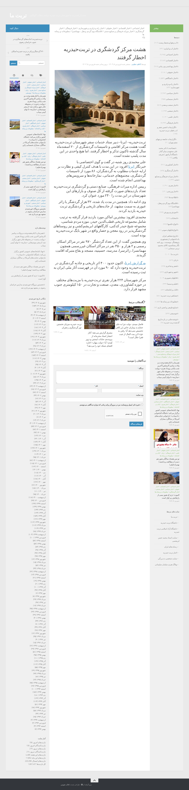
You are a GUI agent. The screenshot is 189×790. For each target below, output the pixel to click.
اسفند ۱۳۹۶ (41, 615)
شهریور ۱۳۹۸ (40, 559)
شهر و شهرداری (170, 272)
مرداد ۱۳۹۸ (41, 562)
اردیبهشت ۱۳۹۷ (39, 608)
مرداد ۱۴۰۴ (41, 340)
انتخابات (173, 218)
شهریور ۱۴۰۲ (40, 411)
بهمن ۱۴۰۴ (41, 321)
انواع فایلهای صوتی (169, 230)
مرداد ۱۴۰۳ (41, 377)
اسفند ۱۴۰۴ (41, 318)
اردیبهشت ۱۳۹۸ (39, 571)
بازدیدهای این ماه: (38, 758)
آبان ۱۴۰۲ (42, 404)
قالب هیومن (65, 785)
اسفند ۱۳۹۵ (41, 652)
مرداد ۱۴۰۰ (41, 488)
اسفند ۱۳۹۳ (41, 726)
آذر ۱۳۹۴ (42, 698)
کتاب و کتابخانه (40, 129)
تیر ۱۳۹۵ (42, 676)
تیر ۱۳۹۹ (42, 528)
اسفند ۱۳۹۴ (41, 689)
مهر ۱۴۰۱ (42, 445)
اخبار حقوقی (111, 28)
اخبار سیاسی (35, 178)
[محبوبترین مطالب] (23, 75)
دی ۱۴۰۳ (42, 361)
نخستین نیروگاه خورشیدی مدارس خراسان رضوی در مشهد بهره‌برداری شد (35, 211)
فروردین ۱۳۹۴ (40, 723)
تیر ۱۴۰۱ (42, 454)
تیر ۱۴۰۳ (42, 380)
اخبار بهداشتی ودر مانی (168, 66)
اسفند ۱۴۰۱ (41, 429)
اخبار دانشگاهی (35, 123)
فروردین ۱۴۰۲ (40, 426)
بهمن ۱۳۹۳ (41, 729)
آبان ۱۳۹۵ (42, 664)
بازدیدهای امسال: (38, 761)
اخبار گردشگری (40, 181)
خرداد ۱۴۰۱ (41, 457)
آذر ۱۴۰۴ (42, 327)
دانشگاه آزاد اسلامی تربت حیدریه (168, 530)
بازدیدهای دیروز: (39, 749)
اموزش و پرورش (170, 212)
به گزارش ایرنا (135, 263)
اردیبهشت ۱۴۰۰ (39, 497)
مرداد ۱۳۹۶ (41, 636)
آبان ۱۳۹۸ (42, 553)
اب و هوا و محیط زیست (168, 43)
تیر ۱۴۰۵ (42, 309)
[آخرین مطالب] (14, 75)
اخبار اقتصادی (124, 28)
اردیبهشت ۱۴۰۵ (39, 315)
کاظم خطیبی (136, 64)
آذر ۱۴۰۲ (42, 401)
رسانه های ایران (170, 547)
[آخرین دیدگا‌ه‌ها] (32, 75)
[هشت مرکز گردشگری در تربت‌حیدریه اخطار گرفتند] (99, 104)
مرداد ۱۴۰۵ (41, 306)
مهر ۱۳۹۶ (42, 630)
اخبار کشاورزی (171, 165)
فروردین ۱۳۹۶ (40, 649)
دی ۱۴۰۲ (42, 398)
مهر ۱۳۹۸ (42, 556)
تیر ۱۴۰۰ (42, 491)
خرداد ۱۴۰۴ (41, 346)
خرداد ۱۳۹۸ (41, 568)
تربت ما (18, 15)
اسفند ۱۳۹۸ (41, 540)
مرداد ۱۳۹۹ (41, 525)
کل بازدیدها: (41, 764)
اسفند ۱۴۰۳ (41, 355)
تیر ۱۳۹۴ (42, 713)
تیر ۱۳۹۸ (42, 565)
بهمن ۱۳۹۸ (41, 544)
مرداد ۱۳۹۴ (41, 710)
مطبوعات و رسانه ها (39, 93)
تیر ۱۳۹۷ (42, 602)
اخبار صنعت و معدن (169, 105)
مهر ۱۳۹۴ (42, 704)
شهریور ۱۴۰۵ (40, 303)
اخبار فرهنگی (70, 28)
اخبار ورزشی (172, 191)
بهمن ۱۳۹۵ (41, 655)
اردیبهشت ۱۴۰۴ (39, 349)
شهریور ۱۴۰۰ (40, 485)
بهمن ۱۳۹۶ (41, 618)
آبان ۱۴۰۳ (42, 367)
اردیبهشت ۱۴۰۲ (39, 423)
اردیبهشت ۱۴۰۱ (39, 460)
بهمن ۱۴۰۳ (41, 358)
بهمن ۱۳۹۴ (41, 692)
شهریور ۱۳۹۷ (40, 596)
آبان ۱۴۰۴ (42, 330)
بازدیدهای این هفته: (38, 755)
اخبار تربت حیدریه (170, 553)
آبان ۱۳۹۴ (42, 701)
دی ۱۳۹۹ (42, 510)
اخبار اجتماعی (138, 28)
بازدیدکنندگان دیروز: (38, 752)
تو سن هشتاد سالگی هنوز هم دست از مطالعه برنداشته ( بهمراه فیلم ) (34, 164)
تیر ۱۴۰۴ (42, 343)
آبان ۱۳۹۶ (42, 627)
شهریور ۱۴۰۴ (40, 337)
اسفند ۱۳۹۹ (41, 503)
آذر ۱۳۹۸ (42, 550)
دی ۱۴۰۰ (42, 472)
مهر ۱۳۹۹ (42, 519)
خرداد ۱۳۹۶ (41, 642)
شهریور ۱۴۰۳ (40, 374)
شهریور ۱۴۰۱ (40, 448)
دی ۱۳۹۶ (42, 621)
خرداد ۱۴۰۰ (41, 494)
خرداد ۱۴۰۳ (41, 383)
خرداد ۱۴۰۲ (41, 420)
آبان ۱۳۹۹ (42, 516)
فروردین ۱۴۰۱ (40, 463)
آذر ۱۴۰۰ (42, 476)
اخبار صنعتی (35, 85)
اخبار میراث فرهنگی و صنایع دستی (118, 31)
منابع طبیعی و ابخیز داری (167, 307)
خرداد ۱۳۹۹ (41, 531)
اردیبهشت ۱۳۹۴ (39, 720)
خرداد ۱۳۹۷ (41, 605)
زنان (27, 90)
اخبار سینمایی (171, 99)
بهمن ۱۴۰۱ (41, 432)
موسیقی (28, 93)
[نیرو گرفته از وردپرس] (82, 784)
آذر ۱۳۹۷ (42, 587)
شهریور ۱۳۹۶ (40, 633)
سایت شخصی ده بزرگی (167, 558)
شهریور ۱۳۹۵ (40, 670)
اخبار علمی (172, 117)
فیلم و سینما (172, 284)
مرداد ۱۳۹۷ (41, 599)
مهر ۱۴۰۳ (42, 371)
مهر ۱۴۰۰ (42, 482)
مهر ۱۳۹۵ (42, 667)
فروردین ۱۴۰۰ (40, 500)
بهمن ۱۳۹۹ (41, 506)
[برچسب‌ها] (41, 75)
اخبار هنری (33, 90)
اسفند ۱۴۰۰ (41, 466)
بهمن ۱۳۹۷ (41, 581)
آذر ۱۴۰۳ (42, 364)
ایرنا (131, 166)
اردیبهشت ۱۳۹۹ (39, 534)
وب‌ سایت (139, 395)
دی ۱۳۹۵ (42, 658)
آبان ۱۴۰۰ (42, 479)
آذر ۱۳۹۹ (42, 513)
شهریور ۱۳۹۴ (40, 707)
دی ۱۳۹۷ (42, 584)
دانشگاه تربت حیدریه (169, 523)
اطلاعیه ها (173, 197)
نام (96, 386)
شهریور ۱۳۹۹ (40, 522)
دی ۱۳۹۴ (42, 695)
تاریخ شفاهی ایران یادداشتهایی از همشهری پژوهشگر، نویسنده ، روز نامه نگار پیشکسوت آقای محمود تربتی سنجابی (168, 242)
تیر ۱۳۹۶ (42, 639)
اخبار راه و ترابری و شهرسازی (91, 28)
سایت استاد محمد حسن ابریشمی (168, 539)
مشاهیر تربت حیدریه (169, 296)
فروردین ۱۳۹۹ (40, 537)
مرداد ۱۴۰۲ (41, 414)
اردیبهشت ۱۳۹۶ (39, 646)
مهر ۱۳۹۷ (42, 593)
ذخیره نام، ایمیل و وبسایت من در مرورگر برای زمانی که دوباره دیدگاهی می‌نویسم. (109, 405)
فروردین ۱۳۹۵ (40, 686)
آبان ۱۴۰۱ (42, 442)
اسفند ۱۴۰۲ (41, 392)
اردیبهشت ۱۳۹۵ (39, 683)
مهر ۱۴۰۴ (42, 333)
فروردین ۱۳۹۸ (40, 574)
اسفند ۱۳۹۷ (41, 578)
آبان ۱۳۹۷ (42, 590)
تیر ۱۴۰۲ (42, 417)
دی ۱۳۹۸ (42, 547)
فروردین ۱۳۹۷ (40, 612)
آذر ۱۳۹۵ (42, 661)
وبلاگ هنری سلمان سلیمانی (166, 564)
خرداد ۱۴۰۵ (41, 312)
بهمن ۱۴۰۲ (41, 395)
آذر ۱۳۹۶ (42, 624)
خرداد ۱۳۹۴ (41, 717)
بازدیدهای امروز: (39, 742)
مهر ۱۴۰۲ (42, 408)
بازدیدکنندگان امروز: (37, 745)
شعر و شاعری (171, 266)
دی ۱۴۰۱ (42, 435)
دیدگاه (140, 368)
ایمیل (140, 386)
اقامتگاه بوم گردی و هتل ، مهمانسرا (87, 31)
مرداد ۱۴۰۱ (41, 451)
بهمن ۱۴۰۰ (41, 469)
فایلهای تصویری (171, 278)
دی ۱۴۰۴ (42, 324)
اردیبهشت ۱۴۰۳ (39, 386)
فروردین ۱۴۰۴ (40, 352)
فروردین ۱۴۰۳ (40, 389)
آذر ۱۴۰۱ (42, 438)
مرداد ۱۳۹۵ (41, 673)
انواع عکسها (172, 224)
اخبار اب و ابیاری (170, 49)
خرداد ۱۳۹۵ (41, 680)
